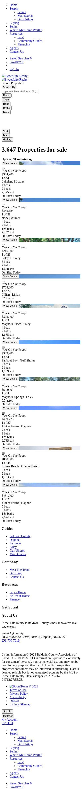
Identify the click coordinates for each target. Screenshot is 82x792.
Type (6, 99)
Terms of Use (18, 690)
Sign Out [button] (7, 723)
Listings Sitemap (20, 704)
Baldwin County (20, 536)
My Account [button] (9, 719)
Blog (21, 37)
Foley (13, 547)
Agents (14, 48)
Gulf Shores (17, 550)
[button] (6, 135)
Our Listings (25, 19)
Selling (14, 26)
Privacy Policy (19, 693)
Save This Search (13, 116)
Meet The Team (19, 569)
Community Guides (30, 40)
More (6, 112)
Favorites (16, 62)
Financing (24, 44)
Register (8, 715)
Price (6, 95)
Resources (16, 33)
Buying (14, 23)
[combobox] (20, 91)
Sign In (14, 69)
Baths (6, 108)
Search (14, 8)
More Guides (18, 554)
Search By (9, 87)
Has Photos (18, 123)
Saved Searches (21, 58)
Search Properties (12, 83)
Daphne (15, 539)
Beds (6, 103)
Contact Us (17, 51)
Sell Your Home (20, 595)
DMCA (14, 700)
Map (5, 135)
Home (13, 5)
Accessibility (18, 697)
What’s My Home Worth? (26, 30)
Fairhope (15, 543)
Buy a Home (18, 592)
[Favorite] (3, 168)
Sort (5, 131)
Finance (15, 599)
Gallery (7, 139)
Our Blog (15, 573)
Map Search (25, 15)
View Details (10, 163)
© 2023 (33, 686)
